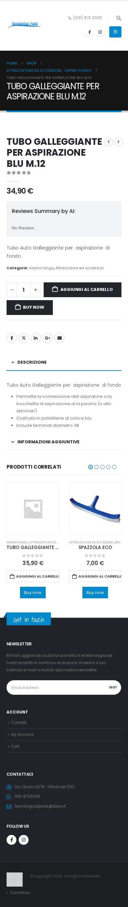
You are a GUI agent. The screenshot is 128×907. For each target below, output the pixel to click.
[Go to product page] (33, 508)
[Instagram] (100, 32)
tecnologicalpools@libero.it (40, 806)
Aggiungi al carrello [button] (37, 576)
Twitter (23, 338)
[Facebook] (89, 32)
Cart (15, 746)
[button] (118, 18)
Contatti (19, 722)
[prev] (108, 141)
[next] (118, 141)
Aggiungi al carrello (86, 289)
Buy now (33, 307)
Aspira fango (41, 268)
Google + (47, 338)
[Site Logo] (25, 26)
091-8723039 (27, 796)
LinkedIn (36, 338)
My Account (22, 734)
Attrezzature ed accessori (79, 268)
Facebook (12, 338)
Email (59, 338)
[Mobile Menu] (115, 32)
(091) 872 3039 (87, 17)
